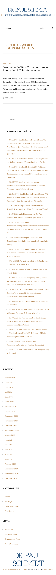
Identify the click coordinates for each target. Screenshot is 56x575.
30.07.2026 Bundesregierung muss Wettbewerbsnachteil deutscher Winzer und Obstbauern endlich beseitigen (26, 185)
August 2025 (10, 435)
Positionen (9, 511)
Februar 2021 (10, 464)
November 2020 (11, 473)
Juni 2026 (9, 387)
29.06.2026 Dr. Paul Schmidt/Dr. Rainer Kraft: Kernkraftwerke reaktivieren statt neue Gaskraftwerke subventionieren (28, 293)
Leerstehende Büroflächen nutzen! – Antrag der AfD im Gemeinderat (25, 69)
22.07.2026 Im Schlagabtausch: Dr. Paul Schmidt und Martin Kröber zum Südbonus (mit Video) (27, 241)
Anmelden (9, 529)
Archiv (7, 497)
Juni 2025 (9, 445)
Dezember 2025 (11, 416)
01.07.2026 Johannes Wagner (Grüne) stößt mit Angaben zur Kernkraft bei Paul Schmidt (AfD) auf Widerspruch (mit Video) (26, 281)
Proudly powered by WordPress (15, 569)
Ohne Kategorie (12, 506)
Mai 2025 (8, 449)
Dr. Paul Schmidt (28, 10)
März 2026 (9, 401)
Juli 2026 (8, 382)
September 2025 (12, 430)
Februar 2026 (10, 406)
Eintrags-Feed (11, 534)
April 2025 (9, 454)
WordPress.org (11, 544)
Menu (8, 28)
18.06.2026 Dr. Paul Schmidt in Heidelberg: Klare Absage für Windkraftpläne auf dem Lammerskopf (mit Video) (26, 321)
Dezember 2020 (11, 469)
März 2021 (9, 459)
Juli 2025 (8, 440)
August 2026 (10, 378)
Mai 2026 (8, 392)
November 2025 (11, 421)
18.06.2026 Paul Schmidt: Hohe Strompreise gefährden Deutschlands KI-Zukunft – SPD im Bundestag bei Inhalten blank (27, 333)
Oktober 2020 (11, 478)
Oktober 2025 (11, 425)
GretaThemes (48, 569)
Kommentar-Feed (12, 539)
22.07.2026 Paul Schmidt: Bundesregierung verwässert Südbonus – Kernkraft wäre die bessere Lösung (26, 252)
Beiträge (7, 64)
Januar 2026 (10, 411)
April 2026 (9, 397)
